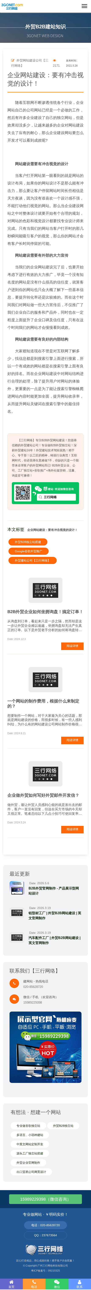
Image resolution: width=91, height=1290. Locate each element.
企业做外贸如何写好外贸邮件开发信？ (43, 795)
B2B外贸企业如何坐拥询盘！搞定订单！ (45, 611)
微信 (57, 1287)
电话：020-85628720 (45, 1225)
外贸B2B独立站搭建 (28, 542)
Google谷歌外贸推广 (28, 551)
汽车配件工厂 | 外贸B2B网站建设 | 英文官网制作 (54, 940)
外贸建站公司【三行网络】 (32, 560)
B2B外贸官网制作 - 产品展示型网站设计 (54, 891)
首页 (11, 1287)
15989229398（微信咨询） (45, 1199)
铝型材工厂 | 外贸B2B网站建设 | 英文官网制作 (55, 915)
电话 (34, 1287)
